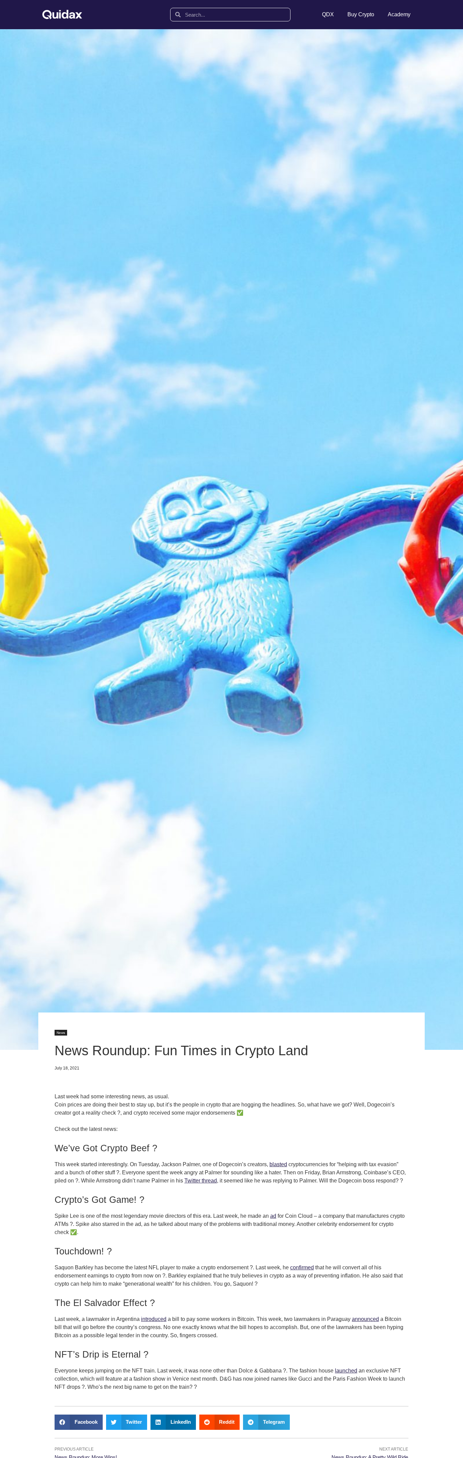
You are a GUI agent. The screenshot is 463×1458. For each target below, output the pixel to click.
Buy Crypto (360, 14)
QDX (328, 14)
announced (365, 1319)
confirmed (302, 1267)
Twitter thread (200, 1181)
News (61, 1033)
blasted (278, 1164)
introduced (153, 1319)
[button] (79, 1422)
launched (346, 1371)
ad (273, 1216)
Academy (399, 14)
